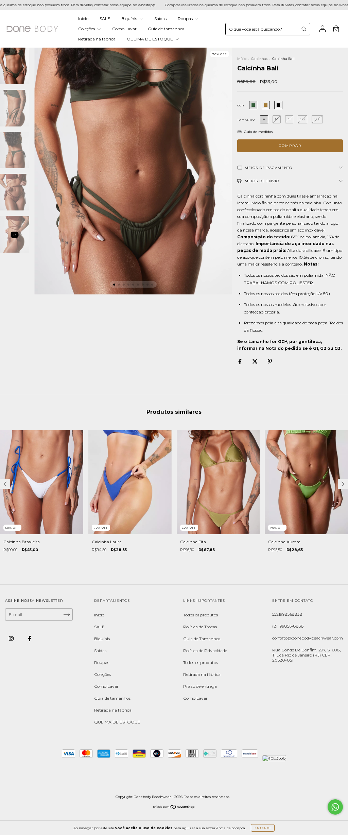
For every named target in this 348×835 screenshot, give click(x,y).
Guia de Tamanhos (201, 638)
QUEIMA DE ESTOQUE (150, 38)
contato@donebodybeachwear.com (307, 638)
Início (83, 18)
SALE (105, 18)
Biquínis (129, 18)
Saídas (160, 18)
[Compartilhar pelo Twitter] (255, 361)
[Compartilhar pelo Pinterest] (270, 361)
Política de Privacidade (205, 650)
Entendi (263, 828)
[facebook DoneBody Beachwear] (29, 638)
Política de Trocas (200, 626)
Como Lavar (124, 28)
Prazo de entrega (200, 686)
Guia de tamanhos (166, 28)
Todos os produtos (200, 614)
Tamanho (246, 119)
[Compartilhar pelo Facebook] (240, 361)
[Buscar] (304, 29)
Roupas (186, 18)
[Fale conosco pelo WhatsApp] (335, 807)
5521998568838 (287, 614)
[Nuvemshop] (174, 807)
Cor (240, 105)
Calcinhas (259, 58)
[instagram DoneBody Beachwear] (11, 638)
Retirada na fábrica (97, 38)
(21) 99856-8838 (288, 626)
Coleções (87, 28)
